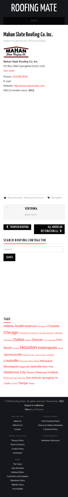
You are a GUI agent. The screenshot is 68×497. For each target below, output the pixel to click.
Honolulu (16, 348)
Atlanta (8, 326)
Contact (17, 429)
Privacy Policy (18, 440)
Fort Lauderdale (50, 340)
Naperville (24, 366)
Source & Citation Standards (50, 425)
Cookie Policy (18, 449)
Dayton (28, 340)
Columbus (8, 340)
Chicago (10, 332)
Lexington (50, 355)
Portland (52, 372)
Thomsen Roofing (19, 227)
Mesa (31, 361)
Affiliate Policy (18, 485)
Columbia (58, 333)
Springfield (56, 197)
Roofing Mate (34, 8)
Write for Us (18, 425)
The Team (17, 464)
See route (8, 70)
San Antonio (33, 377)
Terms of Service (17, 445)
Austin (19, 326)
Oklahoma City (14, 372)
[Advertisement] (34, 166)
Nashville (36, 366)
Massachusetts (15, 197)
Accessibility (17, 489)
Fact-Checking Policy (50, 421)
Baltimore (31, 326)
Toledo (31, 383)
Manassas (23, 361)
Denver (37, 340)
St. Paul (14, 383)
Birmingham (42, 326)
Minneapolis (11, 366)
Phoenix (30, 372)
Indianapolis (47, 348)
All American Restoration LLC (51, 229)
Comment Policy (50, 429)
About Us (18, 421)
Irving (60, 348)
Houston (28, 347)
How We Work (18, 468)
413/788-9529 (20, 76)
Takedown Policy (17, 480)
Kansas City (28, 355)
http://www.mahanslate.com (29, 85)
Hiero (27, 409)
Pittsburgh (41, 372)
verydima (41, 40)
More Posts (31, 215)
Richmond (8, 378)
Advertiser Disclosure (50, 440)
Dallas (19, 339)
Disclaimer (17, 453)
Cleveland (32, 333)
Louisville (11, 361)
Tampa (23, 383)
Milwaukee (46, 360)
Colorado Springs (45, 333)
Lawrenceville (40, 355)
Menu (34, 21)
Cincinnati (23, 333)
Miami (36, 361)
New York (47, 366)
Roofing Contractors (34, 197)
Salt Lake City (19, 378)
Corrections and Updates (17, 476)
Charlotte (53, 326)
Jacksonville (12, 354)
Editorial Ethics (17, 472)
